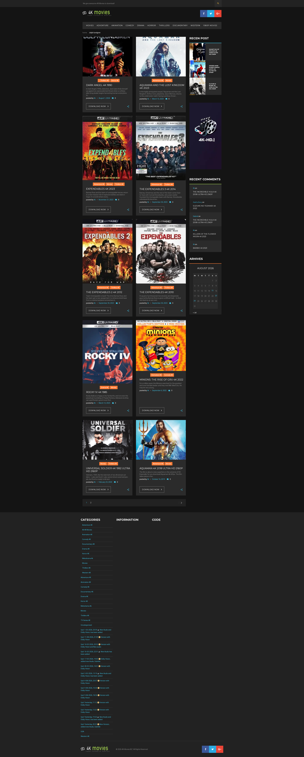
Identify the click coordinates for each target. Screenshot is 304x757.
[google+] (217, 13)
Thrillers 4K (104, 80)
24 (195, 301)
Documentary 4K (88, 544)
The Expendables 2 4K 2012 (104, 292)
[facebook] (203, 13)
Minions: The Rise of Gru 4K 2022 (161, 379)
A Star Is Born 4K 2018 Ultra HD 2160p (213, 86)
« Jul (194, 313)
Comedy (130, 25)
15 (212, 291)
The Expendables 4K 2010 (157, 292)
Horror (151, 25)
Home (85, 33)
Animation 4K (156, 375)
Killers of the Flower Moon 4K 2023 (204, 235)
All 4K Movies (86, 530)
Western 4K (86, 573)
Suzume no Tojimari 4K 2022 (204, 207)
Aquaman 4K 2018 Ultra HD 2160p (161, 468)
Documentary (180, 25)
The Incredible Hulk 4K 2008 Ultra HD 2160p (204, 193)
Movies (90, 25)
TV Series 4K (85, 620)
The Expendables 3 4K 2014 (158, 189)
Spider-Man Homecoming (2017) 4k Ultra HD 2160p (214, 69)
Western (195, 25)
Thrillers (164, 25)
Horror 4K (114, 80)
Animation (117, 25)
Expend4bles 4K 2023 (100, 188)
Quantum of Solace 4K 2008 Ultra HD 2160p (214, 51)
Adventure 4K (158, 80)
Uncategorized (86, 625)
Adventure (102, 25)
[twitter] (210, 13)
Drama (140, 25)
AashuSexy (197, 202)
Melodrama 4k (87, 558)
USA (82, 731)
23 (216, 296)
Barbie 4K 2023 (200, 248)
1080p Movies (210, 25)
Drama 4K (104, 387)
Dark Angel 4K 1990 (99, 85)
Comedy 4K (168, 375)
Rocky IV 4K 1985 (96, 392)
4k (95, 98)
